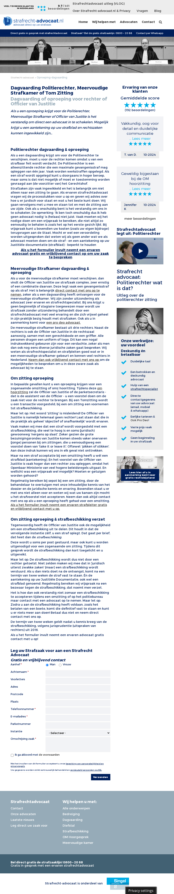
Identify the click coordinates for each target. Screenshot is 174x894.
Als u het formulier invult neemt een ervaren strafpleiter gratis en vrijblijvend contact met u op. (59, 507)
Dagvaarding (73, 820)
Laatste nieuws (22, 820)
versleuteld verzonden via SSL (86, 770)
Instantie (16, 731)
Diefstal (69, 825)
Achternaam (19, 671)
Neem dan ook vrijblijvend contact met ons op (64, 359)
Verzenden (100, 777)
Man (52, 664)
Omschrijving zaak (22, 738)
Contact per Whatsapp (149, 33)
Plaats (14, 701)
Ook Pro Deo (139, 420)
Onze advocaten (23, 814)
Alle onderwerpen (76, 808)
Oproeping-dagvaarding (52, 77)
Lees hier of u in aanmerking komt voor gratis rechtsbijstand (140, 475)
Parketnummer (21, 723)
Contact (148, 22)
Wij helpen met (104, 22)
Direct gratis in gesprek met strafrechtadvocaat (39, 33)
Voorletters (18, 679)
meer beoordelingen (140, 218)
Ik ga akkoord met (37, 754)
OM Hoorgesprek (75, 837)
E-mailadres (18, 716)
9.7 (58, 7)
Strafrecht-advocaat (22, 77)
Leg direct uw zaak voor (29, 825)
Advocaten (129, 22)
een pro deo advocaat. (63, 322)
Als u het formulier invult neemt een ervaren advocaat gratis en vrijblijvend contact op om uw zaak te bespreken (60, 253)
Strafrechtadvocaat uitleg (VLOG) (99, 3)
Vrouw (67, 664)
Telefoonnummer (22, 708)
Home (83, 22)
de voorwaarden (49, 754)
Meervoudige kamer (78, 842)
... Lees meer (140, 138)
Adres (14, 686)
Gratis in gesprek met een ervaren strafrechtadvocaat (52, 865)
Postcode (17, 694)
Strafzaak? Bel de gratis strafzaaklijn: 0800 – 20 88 (101, 33)
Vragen (142, 11)
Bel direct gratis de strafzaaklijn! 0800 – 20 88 (47, 862)
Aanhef (15, 664)
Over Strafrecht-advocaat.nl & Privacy (101, 11)
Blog (157, 11)
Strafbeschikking (75, 831)
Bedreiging (71, 814)
